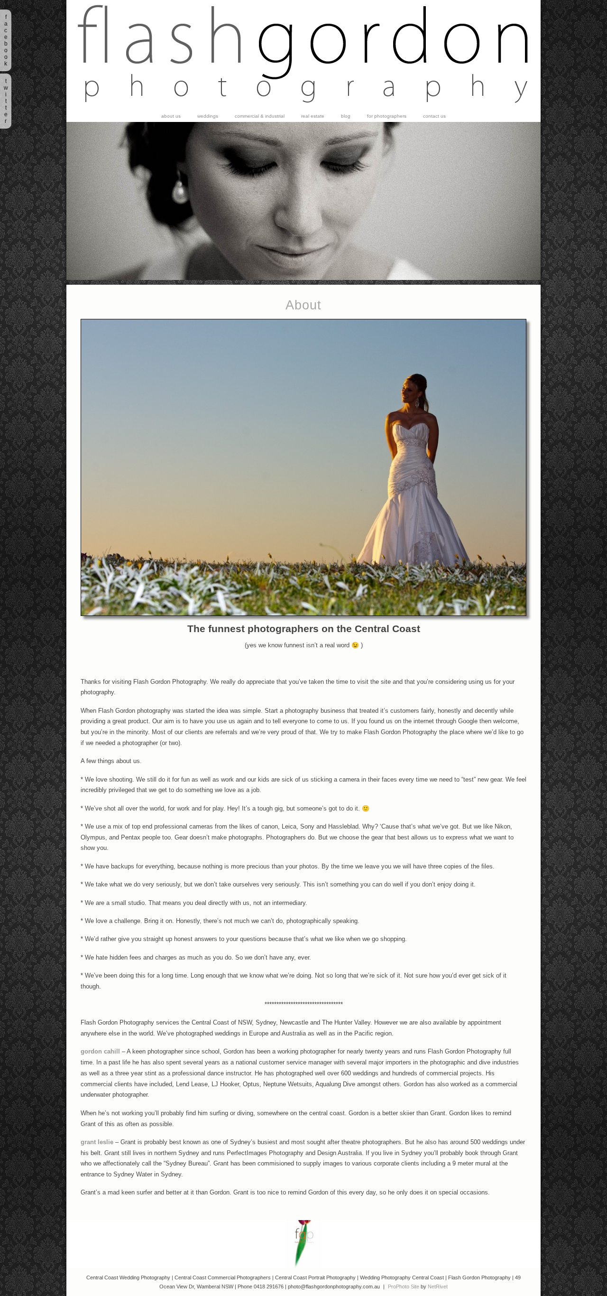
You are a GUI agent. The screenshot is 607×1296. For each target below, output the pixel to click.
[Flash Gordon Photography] (303, 108)
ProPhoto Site (403, 1286)
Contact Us (434, 116)
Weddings (207, 116)
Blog (345, 116)
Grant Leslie (97, 1142)
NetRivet (438, 1286)
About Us (171, 116)
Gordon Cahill (100, 1051)
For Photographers (386, 116)
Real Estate (312, 116)
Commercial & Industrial (260, 116)
